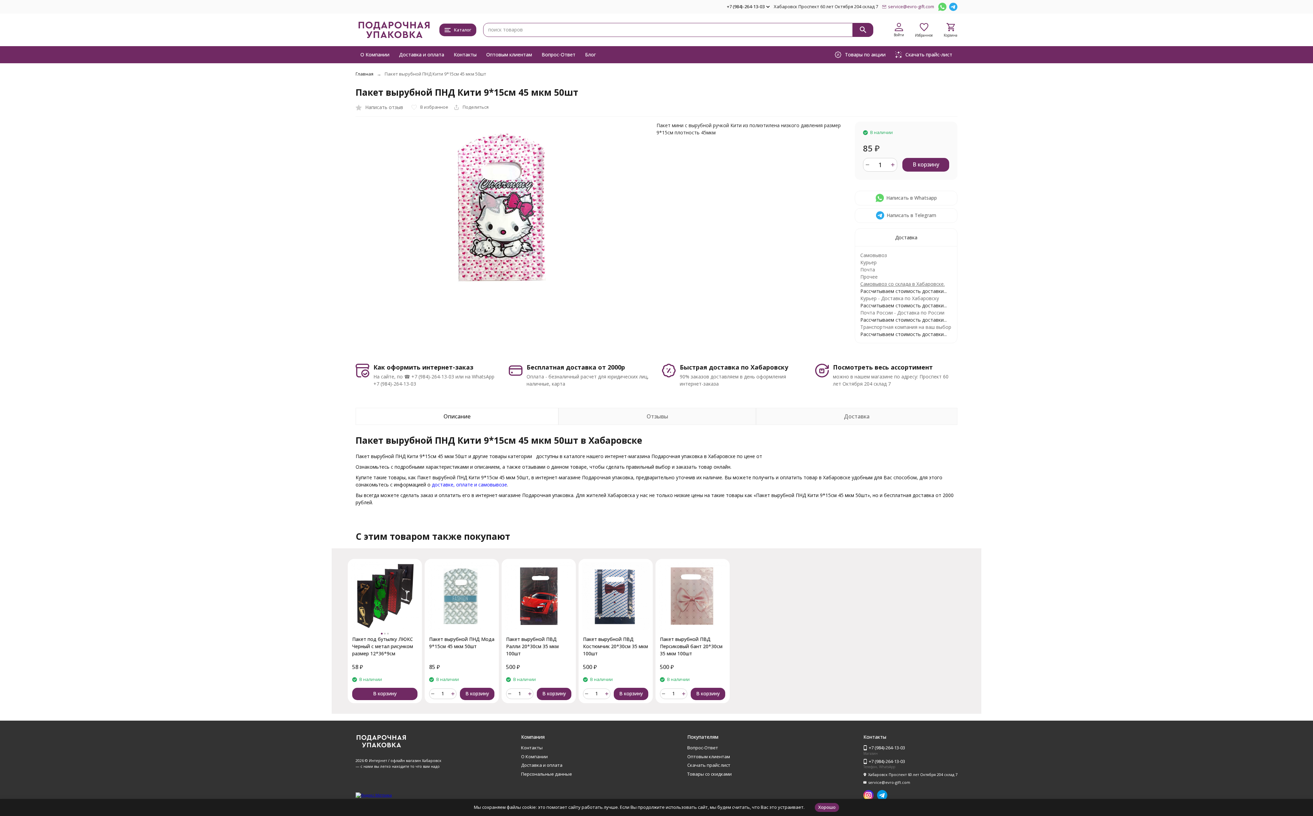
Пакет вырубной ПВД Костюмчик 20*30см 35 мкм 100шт (615, 646)
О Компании (374, 54)
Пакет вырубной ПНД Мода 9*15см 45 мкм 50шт (461, 643)
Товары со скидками (709, 774)
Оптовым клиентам (509, 54)
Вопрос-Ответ (558, 54)
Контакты (465, 54)
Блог (590, 54)
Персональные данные (546, 774)
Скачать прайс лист (708, 765)
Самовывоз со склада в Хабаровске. (902, 284)
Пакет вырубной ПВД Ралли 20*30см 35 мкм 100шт (532, 646)
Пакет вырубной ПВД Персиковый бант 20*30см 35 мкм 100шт (691, 646)
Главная (364, 74)
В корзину (926, 164)
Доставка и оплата (421, 54)
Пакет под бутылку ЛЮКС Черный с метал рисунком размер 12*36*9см (382, 646)
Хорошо (827, 807)
